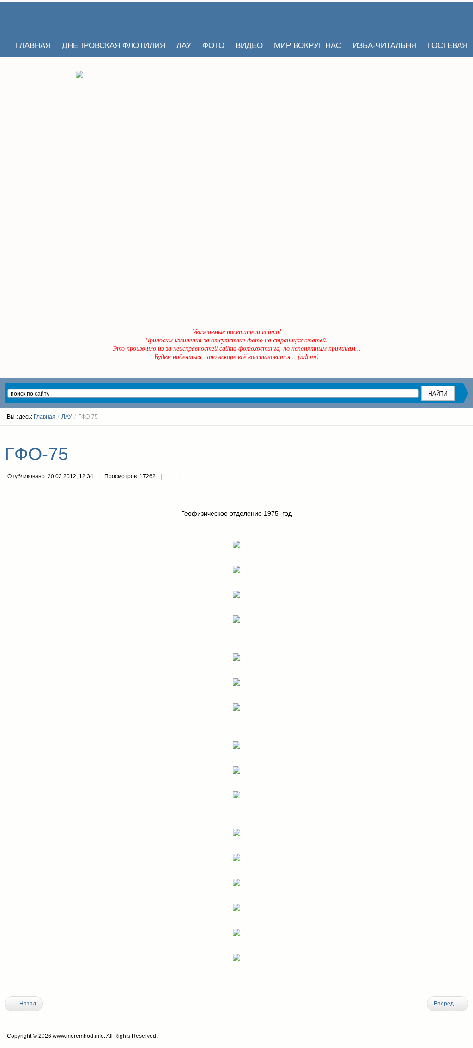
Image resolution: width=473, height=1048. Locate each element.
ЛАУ (66, 417)
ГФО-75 (36, 454)
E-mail (189, 477)
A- (465, 434)
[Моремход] (40, 18)
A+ (448, 434)
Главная (44, 417)
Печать (170, 477)
